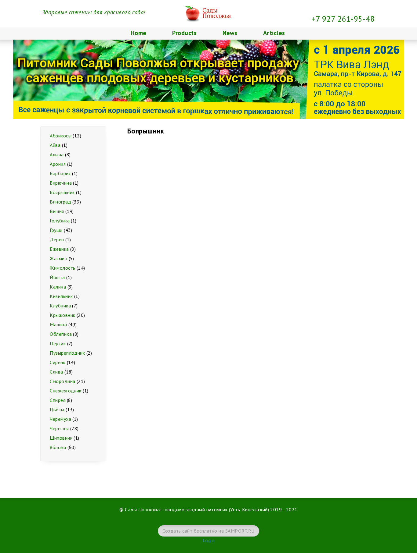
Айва (55, 145)
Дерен (57, 239)
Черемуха (60, 419)
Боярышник (62, 192)
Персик (58, 343)
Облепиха (61, 334)
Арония (58, 164)
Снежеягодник (66, 391)
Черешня (59, 428)
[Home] (208, 4)
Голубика (60, 221)
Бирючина (61, 183)
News (230, 33)
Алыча (56, 154)
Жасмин (58, 258)
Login (208, 540)
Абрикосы (60, 136)
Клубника (60, 306)
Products (184, 33)
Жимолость (62, 268)
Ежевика (59, 249)
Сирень (57, 362)
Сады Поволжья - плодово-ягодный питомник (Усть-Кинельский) (197, 509)
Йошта (57, 277)
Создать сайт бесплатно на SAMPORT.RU (208, 531)
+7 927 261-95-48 (343, 19)
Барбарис (60, 173)
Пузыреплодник (67, 353)
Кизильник (61, 296)
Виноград (60, 202)
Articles (274, 33)
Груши (56, 230)
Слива (56, 372)
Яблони (58, 447)
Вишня (57, 211)
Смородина (62, 381)
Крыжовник (62, 315)
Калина (58, 287)
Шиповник (61, 438)
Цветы (57, 409)
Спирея (57, 400)
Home (139, 33)
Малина (58, 324)
